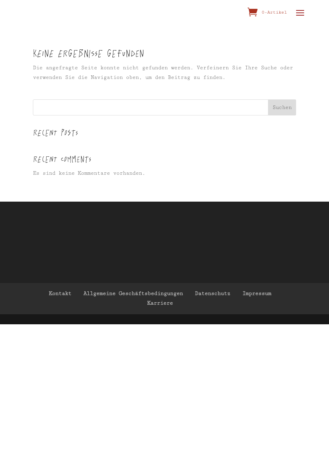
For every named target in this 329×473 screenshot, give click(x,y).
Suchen (282, 107)
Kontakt (60, 293)
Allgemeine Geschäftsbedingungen (133, 293)
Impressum (256, 293)
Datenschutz (212, 293)
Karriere (160, 303)
